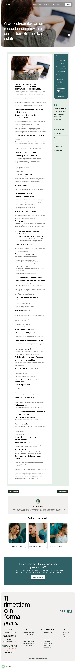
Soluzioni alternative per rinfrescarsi (60, 78)
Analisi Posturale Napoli (28, 639)
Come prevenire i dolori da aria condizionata (61, 69)
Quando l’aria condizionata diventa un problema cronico (60, 87)
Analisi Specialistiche (37, 4)
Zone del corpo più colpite (60, 64)
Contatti (61, 4)
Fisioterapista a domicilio (28, 641)
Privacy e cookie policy (10, 652)
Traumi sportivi (47, 641)
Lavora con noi (29, 645)
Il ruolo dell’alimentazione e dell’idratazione (60, 92)
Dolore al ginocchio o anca (47, 647)
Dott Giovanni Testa (9, 43)
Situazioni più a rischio (60, 66)
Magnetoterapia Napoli (28, 637)
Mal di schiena (47, 634)
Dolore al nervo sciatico (47, 637)
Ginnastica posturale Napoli (28, 632)
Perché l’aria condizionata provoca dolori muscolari (60, 60)
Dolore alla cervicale (47, 632)
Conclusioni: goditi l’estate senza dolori (60, 95)
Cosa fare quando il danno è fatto (60, 72)
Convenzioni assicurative (28, 643)
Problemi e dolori (46, 4)
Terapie (29, 4)
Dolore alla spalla (47, 645)
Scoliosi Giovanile (47, 639)
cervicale (21, 43)
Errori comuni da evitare (59, 75)
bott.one (45, 658)
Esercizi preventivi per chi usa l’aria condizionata (60, 82)
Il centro (53, 4)
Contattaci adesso (38, 577)
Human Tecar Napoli (28, 634)
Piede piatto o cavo (47, 643)
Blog (58, 4)
